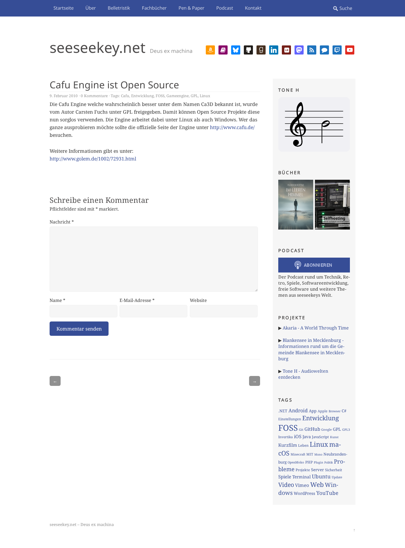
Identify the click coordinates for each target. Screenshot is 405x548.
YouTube (327, 493)
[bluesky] (235, 49)
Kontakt (253, 8)
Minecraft (298, 454)
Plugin (318, 462)
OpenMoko (296, 462)
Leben (303, 445)
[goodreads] (261, 49)
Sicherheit (333, 469)
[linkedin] (273, 49)
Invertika (285, 437)
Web (317, 484)
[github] (248, 49)
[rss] (311, 49)
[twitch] (337, 49)
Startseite (63, 8)
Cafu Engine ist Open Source (114, 84)
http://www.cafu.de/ (232, 127)
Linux (205, 95)
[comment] (324, 49)
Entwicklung (142, 95)
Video (286, 485)
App (313, 410)
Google (326, 429)
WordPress (304, 493)
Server (317, 469)
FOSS (160, 95)
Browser (335, 411)
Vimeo (302, 485)
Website (198, 300)
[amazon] (210, 49)
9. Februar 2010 (64, 95)
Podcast (224, 8)
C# (344, 410)
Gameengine (177, 95)
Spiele (284, 476)
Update (337, 477)
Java (307, 436)
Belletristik (119, 8)
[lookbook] (286, 49)
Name (57, 300)
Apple (323, 411)
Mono (318, 454)
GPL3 (346, 429)
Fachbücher (154, 8)
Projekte (303, 469)
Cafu (125, 95)
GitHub (312, 429)
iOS (297, 436)
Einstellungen (289, 419)
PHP (309, 462)
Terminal (301, 477)
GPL (194, 95)
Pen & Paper (191, 8)
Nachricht (62, 222)
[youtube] (349, 49)
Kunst (334, 437)
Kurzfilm (287, 445)
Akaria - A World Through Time (316, 328)
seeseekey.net (97, 47)
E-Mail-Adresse (137, 300)
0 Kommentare (94, 95)
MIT (309, 454)
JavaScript (320, 436)
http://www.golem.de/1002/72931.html (93, 158)
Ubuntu (321, 476)
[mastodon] (299, 49)
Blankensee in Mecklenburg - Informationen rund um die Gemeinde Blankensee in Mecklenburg (311, 349)
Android (298, 410)
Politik (328, 462)
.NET (282, 410)
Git (301, 429)
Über (90, 8)
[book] (223, 49)
